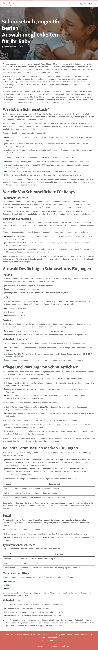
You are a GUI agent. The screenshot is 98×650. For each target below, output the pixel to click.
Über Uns (68, 4)
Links (75, 4)
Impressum (42, 646)
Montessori (92, 4)
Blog (67, 646)
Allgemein (82, 4)
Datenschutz (53, 646)
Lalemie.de (52, 640)
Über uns (32, 646)
